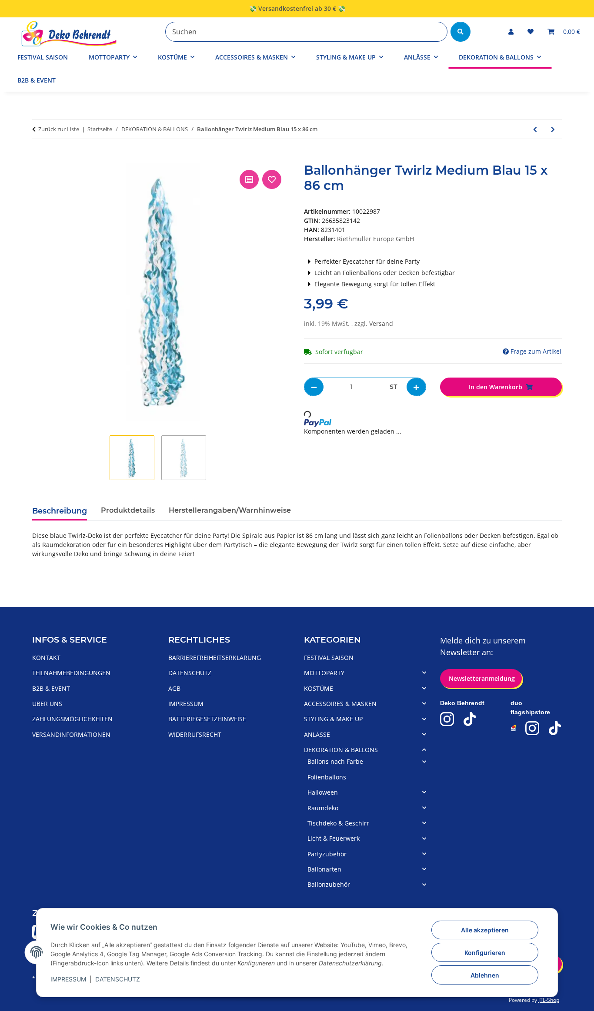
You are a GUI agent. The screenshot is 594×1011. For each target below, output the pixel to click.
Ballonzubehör (328, 884)
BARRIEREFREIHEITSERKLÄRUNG (214, 657)
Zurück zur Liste (58, 129)
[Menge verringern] (314, 387)
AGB (174, 688)
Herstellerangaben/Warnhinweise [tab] (230, 510)
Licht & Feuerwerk (333, 838)
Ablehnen (485, 975)
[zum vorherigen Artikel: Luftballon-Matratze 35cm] (535, 129)
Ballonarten (324, 869)
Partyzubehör (327, 854)
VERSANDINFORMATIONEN (71, 734)
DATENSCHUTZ (117, 979)
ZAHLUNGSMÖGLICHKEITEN (72, 719)
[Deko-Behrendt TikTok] (470, 719)
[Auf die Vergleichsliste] (249, 179)
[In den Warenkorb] (39, 158)
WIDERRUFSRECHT (194, 734)
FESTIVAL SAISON (329, 657)
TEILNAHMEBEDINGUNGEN (71, 673)
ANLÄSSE (317, 734)
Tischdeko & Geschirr (338, 823)
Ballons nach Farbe (335, 761)
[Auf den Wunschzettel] (271, 179)
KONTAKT (46, 657)
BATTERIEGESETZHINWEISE (207, 719)
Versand (381, 323)
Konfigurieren (484, 952)
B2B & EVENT (36, 80)
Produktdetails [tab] (128, 510)
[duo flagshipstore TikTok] (555, 728)
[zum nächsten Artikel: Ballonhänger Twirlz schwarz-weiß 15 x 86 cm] (553, 129)
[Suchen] (461, 32)
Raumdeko (322, 808)
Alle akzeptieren (485, 930)
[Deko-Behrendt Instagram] (447, 719)
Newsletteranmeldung (481, 678)
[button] (511, 31)
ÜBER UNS (47, 703)
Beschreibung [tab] (59, 510)
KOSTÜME (318, 688)
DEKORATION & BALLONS (341, 750)
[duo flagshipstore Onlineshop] (514, 728)
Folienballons (326, 777)
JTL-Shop (548, 1000)
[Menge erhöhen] (416, 387)
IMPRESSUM (68, 979)
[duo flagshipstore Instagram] (532, 728)
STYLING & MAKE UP (333, 719)
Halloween (322, 792)
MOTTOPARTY (324, 673)
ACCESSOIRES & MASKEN (340, 703)
